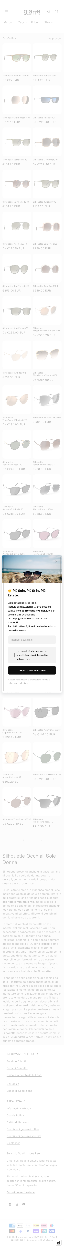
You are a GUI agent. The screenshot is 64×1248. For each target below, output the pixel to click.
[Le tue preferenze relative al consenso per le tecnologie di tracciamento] (58, 1242)
